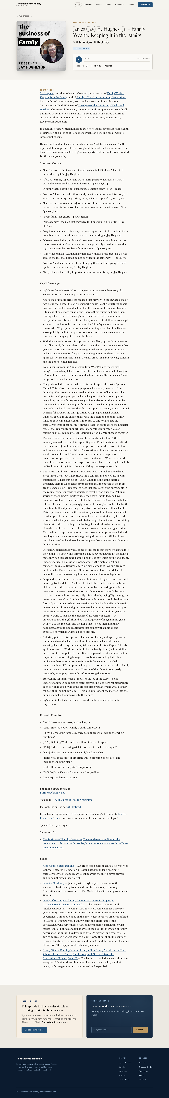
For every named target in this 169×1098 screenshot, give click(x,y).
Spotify (97, 66)
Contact (131, 4)
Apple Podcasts (125, 1063)
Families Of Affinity (54, 883)
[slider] (117, 61)
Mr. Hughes (46, 93)
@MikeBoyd (74, 807)
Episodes (88, 4)
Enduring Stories (146, 1067)
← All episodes (24, 16)
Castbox (122, 1075)
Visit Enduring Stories (34, 1030)
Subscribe (145, 4)
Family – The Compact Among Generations (101, 97)
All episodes (124, 1079)
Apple (89, 66)
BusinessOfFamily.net (52, 792)
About (108, 4)
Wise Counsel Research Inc (58, 865)
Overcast (108, 66)
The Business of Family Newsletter (72, 799)
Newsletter (119, 4)
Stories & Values (81, 48)
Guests (99, 4)
